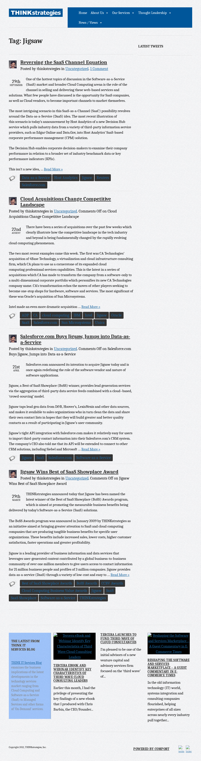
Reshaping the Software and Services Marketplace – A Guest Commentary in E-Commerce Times (168, 667)
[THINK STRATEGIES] (36, 13)
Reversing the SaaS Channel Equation (63, 62)
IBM (77, 315)
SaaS (25, 322)
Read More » (53, 169)
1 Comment (99, 69)
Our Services (121, 13)
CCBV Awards (112, 583)
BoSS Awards (86, 583)
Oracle (116, 315)
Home (83, 13)
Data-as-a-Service (36, 178)
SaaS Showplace (23, 598)
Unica (100, 322)
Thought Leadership (152, 13)
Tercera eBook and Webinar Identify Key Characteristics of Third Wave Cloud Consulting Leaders (72, 673)
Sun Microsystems (76, 322)
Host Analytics (65, 178)
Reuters (103, 178)
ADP (25, 315)
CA (35, 315)
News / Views (88, 23)
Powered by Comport (151, 749)
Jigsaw (87, 178)
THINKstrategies (93, 598)
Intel (88, 315)
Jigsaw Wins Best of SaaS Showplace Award (69, 472)
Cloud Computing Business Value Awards (54, 590)
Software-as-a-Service (93, 458)
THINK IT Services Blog (26, 663)
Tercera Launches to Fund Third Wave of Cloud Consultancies (118, 638)
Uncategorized (76, 69)
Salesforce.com (33, 185)
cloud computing (55, 315)
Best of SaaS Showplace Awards (47, 583)
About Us (97, 13)
